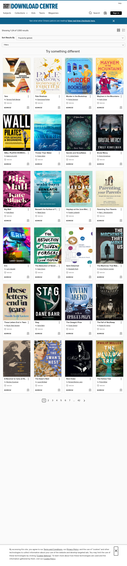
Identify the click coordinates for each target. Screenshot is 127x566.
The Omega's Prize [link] (74, 322)
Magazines (53, 13)
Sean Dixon (41, 269)
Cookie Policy (49, 559)
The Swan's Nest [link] (42, 379)
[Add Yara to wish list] (28, 107)
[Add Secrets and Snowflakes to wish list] (90, 164)
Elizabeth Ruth (73, 269)
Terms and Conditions (53, 549)
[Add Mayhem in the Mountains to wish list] (120, 107)
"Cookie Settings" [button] (43, 555)
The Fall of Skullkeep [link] (106, 322)
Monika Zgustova (12, 382)
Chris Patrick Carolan (106, 269)
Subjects (7, 13)
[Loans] (105, 13)
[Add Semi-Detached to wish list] (90, 277)
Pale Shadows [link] (41, 96)
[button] (94, 13)
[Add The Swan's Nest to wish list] (59, 390)
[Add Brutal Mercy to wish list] (120, 164)
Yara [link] (6, 96)
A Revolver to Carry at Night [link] (15, 379)
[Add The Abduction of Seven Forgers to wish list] (59, 277)
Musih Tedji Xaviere (13, 326)
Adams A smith (11, 156)
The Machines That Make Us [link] (108, 266)
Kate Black (10, 213)
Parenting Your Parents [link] (106, 209)
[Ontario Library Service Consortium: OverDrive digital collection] (30, 6)
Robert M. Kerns (104, 326)
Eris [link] (5, 266)
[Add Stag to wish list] (59, 333)
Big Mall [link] (7, 209)
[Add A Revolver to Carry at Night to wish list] (28, 390)
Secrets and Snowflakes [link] (76, 153)
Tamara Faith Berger (13, 100)
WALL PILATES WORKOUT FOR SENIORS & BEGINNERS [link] (15, 153)
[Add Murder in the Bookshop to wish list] (90, 107)
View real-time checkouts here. (81, 21)
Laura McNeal (42, 382)
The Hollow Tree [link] (104, 379)
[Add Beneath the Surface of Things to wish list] (59, 220)
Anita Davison (73, 100)
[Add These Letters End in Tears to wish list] (28, 333)
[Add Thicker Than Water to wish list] (59, 164)
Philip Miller (103, 382)
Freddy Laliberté (73, 213)
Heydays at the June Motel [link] (77, 209)
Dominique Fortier (43, 100)
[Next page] (84, 400)
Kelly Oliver (103, 100)
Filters (6, 45)
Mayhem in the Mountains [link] (108, 96)
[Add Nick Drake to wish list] (90, 390)
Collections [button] (20, 13)
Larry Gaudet (10, 269)
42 (79, 400)
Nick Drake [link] (70, 379)
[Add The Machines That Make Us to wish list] (120, 277)
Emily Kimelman (104, 156)
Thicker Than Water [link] (43, 153)
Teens (42, 13)
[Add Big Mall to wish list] (28, 220)
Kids (33, 13)
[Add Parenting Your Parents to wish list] (120, 220)
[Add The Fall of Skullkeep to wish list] (120, 333)
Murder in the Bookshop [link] (76, 96)
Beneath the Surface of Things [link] (46, 209)
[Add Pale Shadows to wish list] (59, 107)
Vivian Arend (72, 326)
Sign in (116, 13)
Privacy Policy (73, 549)
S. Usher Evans (73, 156)
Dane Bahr (41, 326)
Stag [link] (37, 322)
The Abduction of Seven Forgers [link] (46, 266)
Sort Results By (8, 38)
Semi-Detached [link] (72, 266)
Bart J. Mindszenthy (106, 213)
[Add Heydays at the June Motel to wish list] (90, 220)
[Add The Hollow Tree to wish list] (120, 390)
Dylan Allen (41, 156)
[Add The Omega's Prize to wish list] (90, 333)
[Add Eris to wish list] (28, 277)
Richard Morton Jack (75, 382)
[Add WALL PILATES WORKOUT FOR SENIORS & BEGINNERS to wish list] (28, 164)
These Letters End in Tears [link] (15, 322)
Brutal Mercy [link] (102, 153)
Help (119, 3)
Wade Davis (41, 213)
